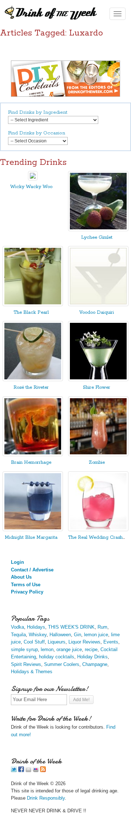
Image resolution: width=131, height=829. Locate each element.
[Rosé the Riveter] (33, 379)
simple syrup (24, 649)
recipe (91, 649)
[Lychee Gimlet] (98, 229)
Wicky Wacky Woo (31, 187)
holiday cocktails (56, 656)
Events (110, 642)
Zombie (97, 462)
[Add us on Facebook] (21, 770)
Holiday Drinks (92, 656)
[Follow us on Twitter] (14, 770)
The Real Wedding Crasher (97, 537)
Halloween (60, 634)
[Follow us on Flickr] (36, 770)
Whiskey (38, 634)
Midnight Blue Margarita (31, 537)
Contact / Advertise (32, 569)
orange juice (69, 649)
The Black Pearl (31, 312)
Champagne (94, 664)
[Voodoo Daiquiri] (98, 304)
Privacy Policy (27, 592)
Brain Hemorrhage (31, 462)
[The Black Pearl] (33, 304)
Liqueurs (57, 642)
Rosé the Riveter (31, 387)
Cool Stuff (34, 642)
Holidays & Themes (31, 671)
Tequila (18, 634)
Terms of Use (25, 584)
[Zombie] (98, 454)
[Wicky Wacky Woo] (32, 179)
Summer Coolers (61, 664)
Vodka (17, 627)
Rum (102, 627)
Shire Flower (96, 387)
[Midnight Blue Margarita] (33, 529)
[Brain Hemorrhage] (33, 454)
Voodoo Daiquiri (96, 312)
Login (17, 562)
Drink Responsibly (46, 798)
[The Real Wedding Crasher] (98, 529)
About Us (21, 577)
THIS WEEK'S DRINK (71, 627)
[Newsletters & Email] (28, 770)
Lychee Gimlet (96, 237)
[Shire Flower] (98, 379)
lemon (47, 649)
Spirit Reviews (26, 664)
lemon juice (96, 634)
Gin (77, 634)
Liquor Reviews (84, 642)
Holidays (36, 627)
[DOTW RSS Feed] (43, 770)
